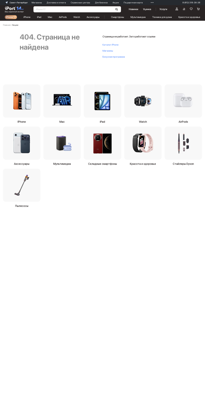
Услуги (163, 9)
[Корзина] (198, 9)
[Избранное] (191, 9)
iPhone (27, 17)
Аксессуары (93, 17)
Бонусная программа (113, 56)
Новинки (133, 9)
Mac (50, 17)
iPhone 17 (11, 17)
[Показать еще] (151, 2)
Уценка (147, 9)
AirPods (63, 17)
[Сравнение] (184, 9)
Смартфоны (117, 17)
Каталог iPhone (110, 44)
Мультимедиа (138, 17)
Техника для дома (162, 17)
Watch (76, 17)
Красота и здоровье (189, 17)
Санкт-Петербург (19, 2)
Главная (7, 25)
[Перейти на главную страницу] (14, 9)
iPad (39, 17)
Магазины (107, 50)
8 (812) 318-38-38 (191, 2)
